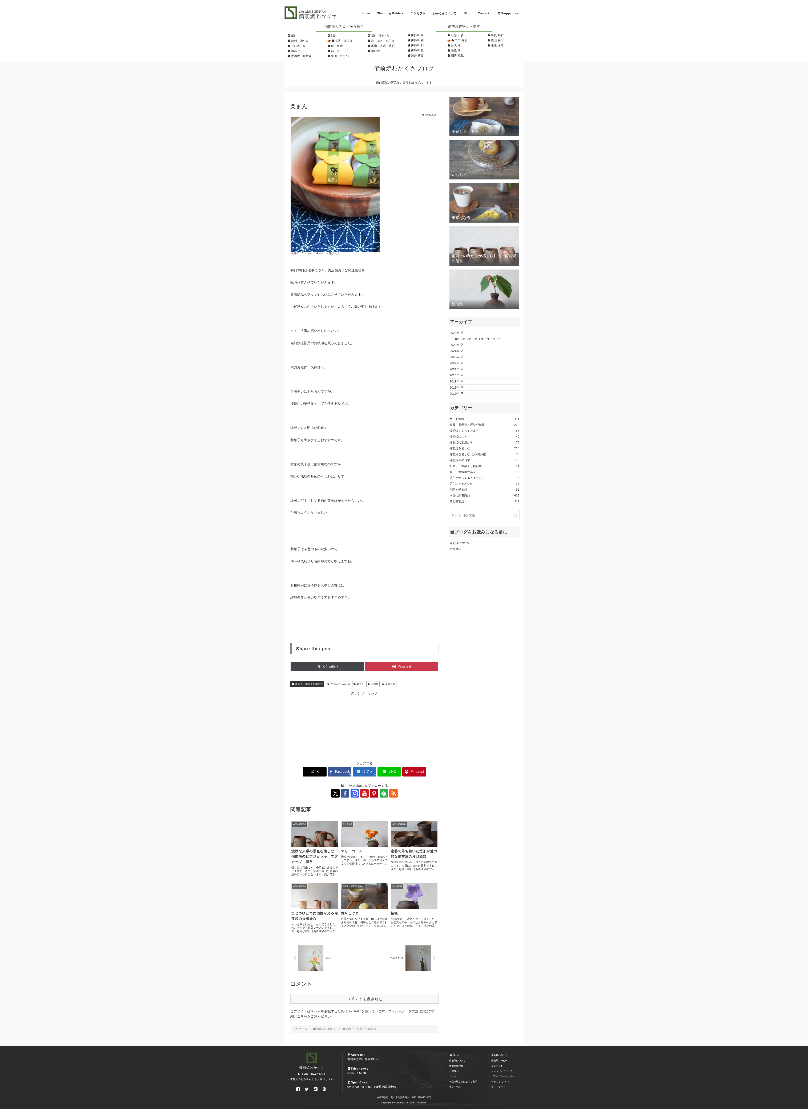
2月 (492, 339)
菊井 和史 (417, 55)
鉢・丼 (335, 51)
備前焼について (459, 543)
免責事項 (455, 549)
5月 (475, 339)
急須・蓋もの (340, 56)
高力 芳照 (461, 40)
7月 (463, 339)
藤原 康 (456, 50)
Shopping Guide (389, 13)
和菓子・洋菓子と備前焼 (309, 684)
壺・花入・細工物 (383, 40)
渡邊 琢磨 (497, 45)
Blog (467, 13)
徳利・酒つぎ (300, 40)
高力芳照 (390, 684)
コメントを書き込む (365, 999)
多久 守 (456, 45)
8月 (457, 339)
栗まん (360, 684)
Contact (483, 13)
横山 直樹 (497, 40)
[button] (515, 515)
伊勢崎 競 (417, 50)
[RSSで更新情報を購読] (393, 793)
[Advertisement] (364, 725)
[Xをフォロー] (335, 793)
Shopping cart (510, 13)
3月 (487, 339)
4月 (481, 339)
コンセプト (418, 13)
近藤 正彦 (457, 35)
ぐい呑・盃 (298, 46)
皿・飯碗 (337, 46)
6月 (469, 339)
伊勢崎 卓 (417, 35)
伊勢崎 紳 (417, 40)
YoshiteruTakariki (340, 684)
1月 (498, 339)
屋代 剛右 (497, 35)
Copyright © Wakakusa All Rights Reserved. (404, 1102)
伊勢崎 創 (417, 45)
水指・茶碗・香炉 (383, 46)
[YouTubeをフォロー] (364, 793)
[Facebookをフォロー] (345, 793)
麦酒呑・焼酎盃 (301, 56)
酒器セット (298, 51)
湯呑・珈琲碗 (343, 40)
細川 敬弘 (457, 55)
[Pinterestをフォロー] (374, 793)
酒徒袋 (375, 51)
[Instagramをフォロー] (355, 793)
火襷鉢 (374, 684)
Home (365, 13)
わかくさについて (444, 13)
